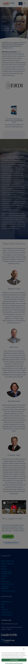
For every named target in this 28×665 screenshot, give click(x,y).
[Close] (23, 649)
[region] (14, 655)
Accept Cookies (14, 660)
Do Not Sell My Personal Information (14, 663)
